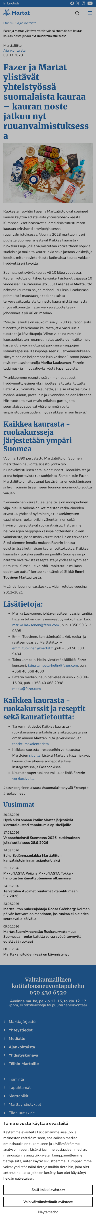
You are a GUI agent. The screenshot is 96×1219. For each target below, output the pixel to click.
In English (11, 3)
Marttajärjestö (22, 1021)
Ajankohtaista (26, 23)
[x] (78, 3)
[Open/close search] (77, 13)
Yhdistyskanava (23, 1055)
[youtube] (90, 3)
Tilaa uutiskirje (22, 1113)
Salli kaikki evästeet (48, 1189)
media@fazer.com (26, 688)
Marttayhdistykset (25, 1104)
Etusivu (8, 23)
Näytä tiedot (48, 1212)
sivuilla (34, 755)
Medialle (17, 1038)
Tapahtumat (20, 1087)
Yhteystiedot (21, 1030)
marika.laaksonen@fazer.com (35, 625)
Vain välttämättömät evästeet (48, 1201)
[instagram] (83, 3)
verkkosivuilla (23, 778)
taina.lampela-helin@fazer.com (53, 665)
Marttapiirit (18, 1096)
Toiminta (16, 1079)
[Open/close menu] (89, 13)
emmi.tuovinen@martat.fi (32, 648)
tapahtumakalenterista (30, 743)
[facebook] (72, 3)
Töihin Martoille (24, 1063)
